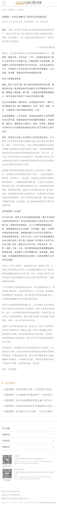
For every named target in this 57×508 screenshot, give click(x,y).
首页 (3, 10)
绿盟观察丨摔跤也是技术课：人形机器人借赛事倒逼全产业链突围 (29, 389)
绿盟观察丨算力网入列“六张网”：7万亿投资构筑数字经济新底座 (29, 411)
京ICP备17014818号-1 (47, 503)
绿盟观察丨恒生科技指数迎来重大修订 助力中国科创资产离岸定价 (29, 400)
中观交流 (11, 10)
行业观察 (20, 10)
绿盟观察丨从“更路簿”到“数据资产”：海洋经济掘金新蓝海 (29, 395)
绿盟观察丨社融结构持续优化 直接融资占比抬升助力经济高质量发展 (29, 406)
